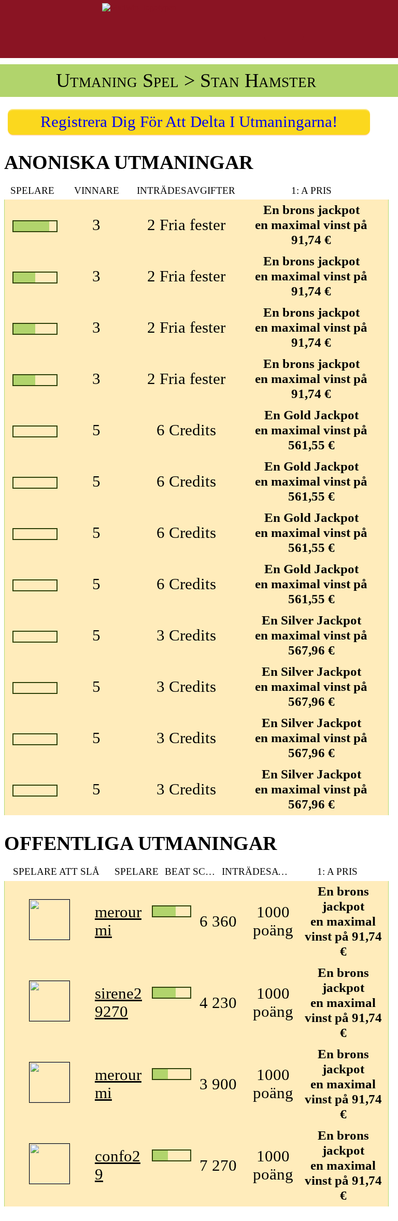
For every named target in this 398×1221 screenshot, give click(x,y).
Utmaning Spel (117, 80)
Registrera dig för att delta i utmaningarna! (188, 122)
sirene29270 (118, 1002)
